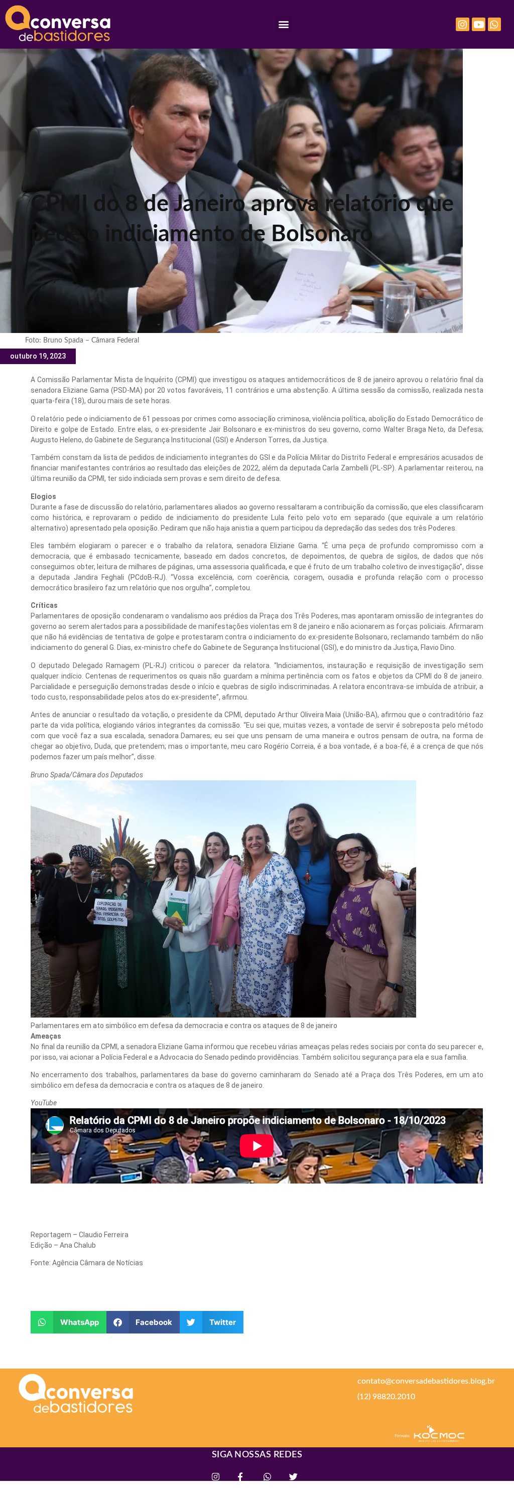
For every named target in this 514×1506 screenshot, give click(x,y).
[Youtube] (478, 24)
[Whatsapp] (494, 24)
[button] (283, 24)
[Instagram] (462, 24)
